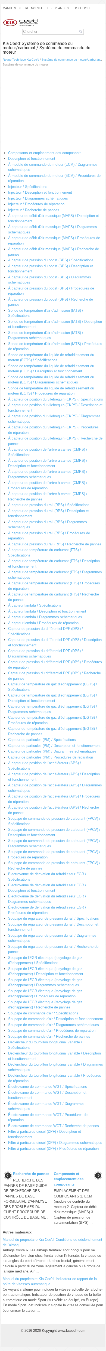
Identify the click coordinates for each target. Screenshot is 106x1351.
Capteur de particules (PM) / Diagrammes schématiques (52, 751)
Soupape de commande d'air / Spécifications (43, 1013)
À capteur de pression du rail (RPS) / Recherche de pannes (54, 544)
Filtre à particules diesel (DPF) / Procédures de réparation (53, 1149)
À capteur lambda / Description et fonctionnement (47, 611)
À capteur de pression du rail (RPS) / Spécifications (48, 505)
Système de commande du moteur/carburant (71, 59)
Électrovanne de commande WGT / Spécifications (47, 1087)
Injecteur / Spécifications (27, 187)
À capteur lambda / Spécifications (34, 605)
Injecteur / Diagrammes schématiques (38, 198)
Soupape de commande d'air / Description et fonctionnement (55, 1019)
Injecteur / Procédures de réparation (36, 204)
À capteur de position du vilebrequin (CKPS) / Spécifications (55, 399)
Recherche (83, 8)
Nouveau (37, 8)
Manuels (9, 8)
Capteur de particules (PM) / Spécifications (42, 740)
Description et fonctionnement (31, 159)
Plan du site (63, 8)
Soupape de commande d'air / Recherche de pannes (49, 1036)
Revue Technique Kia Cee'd (21, 59)
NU (20, 8)
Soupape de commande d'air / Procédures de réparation (51, 1030)
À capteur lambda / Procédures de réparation (43, 623)
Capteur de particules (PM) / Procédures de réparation (50, 757)
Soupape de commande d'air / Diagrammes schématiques (53, 1025)
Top (49, 8)
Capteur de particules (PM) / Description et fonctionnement (54, 746)
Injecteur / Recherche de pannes (33, 210)
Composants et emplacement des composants (45, 153)
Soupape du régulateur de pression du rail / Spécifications (53, 918)
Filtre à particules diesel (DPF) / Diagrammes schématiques (55, 1143)
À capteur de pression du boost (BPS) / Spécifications (50, 260)
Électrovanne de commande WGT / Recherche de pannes (53, 1126)
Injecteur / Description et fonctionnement (40, 192)
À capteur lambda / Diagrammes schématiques (45, 617)
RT (26, 8)
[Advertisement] (53, 110)
